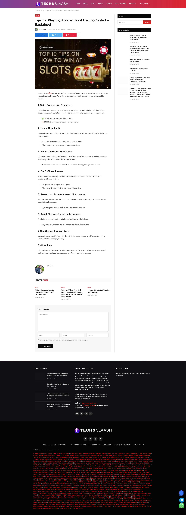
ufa (55, 470)
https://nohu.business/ (145, 465)
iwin (44, 457)
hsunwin (63, 485)
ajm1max (114, 453)
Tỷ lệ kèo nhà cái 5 (71, 474)
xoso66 (113, 459)
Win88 (72, 455)
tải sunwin (65, 463)
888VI (135, 461)
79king (135, 467)
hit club (120, 474)
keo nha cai (60, 478)
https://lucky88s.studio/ (40, 506)
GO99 (125, 500)
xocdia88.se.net (51, 461)
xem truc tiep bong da (142, 480)
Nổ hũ (110, 476)
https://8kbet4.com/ (113, 483)
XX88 (62, 455)
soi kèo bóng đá (95, 459)
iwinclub (92, 476)
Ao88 (56, 468)
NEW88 (47, 476)
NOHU (126, 493)
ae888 (116, 500)
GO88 (147, 463)
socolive (99, 478)
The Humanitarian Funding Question (139, 69)
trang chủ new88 (72, 497)
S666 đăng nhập (127, 467)
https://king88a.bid (68, 465)
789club (36, 459)
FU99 (104, 483)
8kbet (35, 468)
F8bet (59, 463)
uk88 (76, 504)
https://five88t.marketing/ (137, 504)
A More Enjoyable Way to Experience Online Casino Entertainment (44, 292)
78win (63, 474)
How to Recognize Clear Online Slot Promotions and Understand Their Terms (140, 79)
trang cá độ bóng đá (66, 467)
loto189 (87, 491)
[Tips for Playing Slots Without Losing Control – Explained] (73, 64)
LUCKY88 (99, 504)
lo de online (89, 499)
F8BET (45, 463)
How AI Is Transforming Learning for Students (58, 385)
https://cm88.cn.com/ (138, 478)
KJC (104, 487)
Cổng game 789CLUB (68, 472)
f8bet (59, 461)
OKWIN (122, 493)
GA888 (35, 453)
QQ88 (136, 455)
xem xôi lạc (70, 504)
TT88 (75, 467)
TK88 (127, 478)
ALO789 (130, 500)
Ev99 (52, 465)
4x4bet (99, 453)
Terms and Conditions (122, 445)
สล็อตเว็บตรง (92, 453)
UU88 (131, 470)
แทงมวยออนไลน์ (87, 506)
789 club (127, 463)
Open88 (57, 476)
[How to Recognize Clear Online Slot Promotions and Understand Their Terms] (123, 80)
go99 (51, 491)
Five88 (45, 502)
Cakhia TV (105, 470)
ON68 (135, 459)
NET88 (120, 476)
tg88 (128, 499)
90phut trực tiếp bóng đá (59, 504)
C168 (126, 461)
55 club (79, 461)
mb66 (83, 483)
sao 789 (108, 467)
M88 (107, 487)
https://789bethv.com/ (84, 474)
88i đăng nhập (148, 459)
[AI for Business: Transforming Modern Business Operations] (40, 376)
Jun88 (44, 483)
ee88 (106, 489)
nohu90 (35, 487)
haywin (65, 470)
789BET (50, 463)
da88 (62, 502)
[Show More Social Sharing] (79, 35)
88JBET (112, 493)
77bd (98, 465)
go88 (95, 457)
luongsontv (107, 463)
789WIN (40, 455)
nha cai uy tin (68, 478)
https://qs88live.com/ (137, 491)
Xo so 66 (114, 467)
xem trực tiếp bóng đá (128, 480)
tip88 (111, 502)
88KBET (106, 493)
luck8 (40, 487)
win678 (111, 470)
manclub (93, 478)
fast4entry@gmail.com (89, 403)
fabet (81, 502)
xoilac (87, 500)
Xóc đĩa (40, 478)
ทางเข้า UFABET (107, 506)
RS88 (79, 467)
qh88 (59, 480)
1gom (137, 463)
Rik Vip (115, 476)
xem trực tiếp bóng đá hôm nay (56, 482)
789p (96, 463)
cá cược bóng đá (81, 472)
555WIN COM (142, 493)
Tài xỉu (45, 478)
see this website (71, 461)
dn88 (124, 491)
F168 (140, 453)
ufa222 (94, 474)
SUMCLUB (36, 465)
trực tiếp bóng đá (44, 472)
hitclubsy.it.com (65, 476)
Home (44, 445)
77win (35, 495)
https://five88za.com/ (109, 504)
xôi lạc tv (141, 497)
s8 (93, 463)
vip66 (35, 474)
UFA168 (145, 502)
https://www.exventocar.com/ (131, 474)
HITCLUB (88, 480)
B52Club (98, 476)
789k (108, 457)
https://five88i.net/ (49, 455)
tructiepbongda (38, 499)
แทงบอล (39, 502)
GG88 (67, 455)
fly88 (54, 453)
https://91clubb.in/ (75, 483)
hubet (109, 453)
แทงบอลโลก (121, 453)
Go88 (35, 467)
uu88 (46, 470)
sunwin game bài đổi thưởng (88, 465)
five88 (67, 502)
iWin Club (138, 476)
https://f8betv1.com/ (78, 495)
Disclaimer (107, 445)
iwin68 (103, 465)
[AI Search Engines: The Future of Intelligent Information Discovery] (40, 396)
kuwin (77, 465)
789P (58, 453)
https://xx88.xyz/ (91, 472)
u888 (110, 455)
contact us (62, 445)
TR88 (150, 461)
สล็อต (50, 93)
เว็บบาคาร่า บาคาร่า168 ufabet (140, 472)
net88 (72, 453)
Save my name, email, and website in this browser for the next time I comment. (64, 340)
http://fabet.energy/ (89, 504)
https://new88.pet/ (133, 483)
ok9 (131, 485)
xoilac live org (43, 497)
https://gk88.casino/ (108, 482)
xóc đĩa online (65, 453)
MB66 (55, 463)
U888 (63, 461)
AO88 (76, 493)
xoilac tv (87, 478)
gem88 (126, 455)
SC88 (131, 461)
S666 (148, 500)
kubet (135, 470)
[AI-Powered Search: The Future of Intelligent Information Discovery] (40, 406)
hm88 (56, 465)
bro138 (72, 508)
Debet (50, 502)
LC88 (135, 500)
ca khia (103, 480)
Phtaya (85, 463)
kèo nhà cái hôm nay (129, 476)
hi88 (77, 508)
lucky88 (72, 502)
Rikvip (126, 470)
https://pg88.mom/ (43, 474)
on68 (120, 499)
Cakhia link (48, 504)
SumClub (102, 467)
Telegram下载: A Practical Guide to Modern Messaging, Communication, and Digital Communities (72, 293)
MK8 (55, 472)
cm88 (45, 453)
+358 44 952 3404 (88, 405)
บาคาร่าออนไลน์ (46, 495)
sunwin (145, 453)
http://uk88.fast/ (132, 502)
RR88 (78, 480)
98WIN (139, 485)
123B (64, 491)
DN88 (117, 493)
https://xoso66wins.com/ (64, 487)
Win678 (124, 483)
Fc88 (54, 502)
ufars (114, 506)
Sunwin (117, 457)
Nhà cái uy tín (142, 467)
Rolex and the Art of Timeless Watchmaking (98, 291)
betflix (51, 470)
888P (42, 476)
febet (51, 472)
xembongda (117, 480)
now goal (76, 499)
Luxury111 (62, 508)
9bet (125, 502)
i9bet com (105, 476)
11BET (94, 480)
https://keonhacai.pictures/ (125, 506)
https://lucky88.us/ (86, 497)
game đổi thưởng (50, 485)
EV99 (76, 453)
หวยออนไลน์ (41, 467)
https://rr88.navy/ (55, 474)
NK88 (88, 483)
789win (101, 463)
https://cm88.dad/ (87, 461)
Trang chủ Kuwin (76, 500)
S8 (101, 470)
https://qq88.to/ (38, 508)
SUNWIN (42, 465)
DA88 (63, 506)
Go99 (109, 461)
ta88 (98, 502)
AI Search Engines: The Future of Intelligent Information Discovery (58, 395)
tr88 (128, 491)
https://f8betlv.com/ (145, 499)
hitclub (97, 455)
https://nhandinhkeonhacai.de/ (63, 457)
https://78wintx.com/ (39, 493)
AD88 (68, 500)
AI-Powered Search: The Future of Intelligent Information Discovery (58, 405)
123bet (58, 467)
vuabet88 (94, 491)
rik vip (50, 453)
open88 (60, 459)
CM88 (58, 455)
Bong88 (121, 470)
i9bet (64, 468)
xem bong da (109, 480)
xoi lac (98, 480)
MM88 (141, 455)
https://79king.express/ (97, 489)
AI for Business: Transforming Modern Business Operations (57, 374)
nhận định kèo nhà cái (122, 459)
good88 (76, 455)
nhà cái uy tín (104, 455)
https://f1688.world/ (132, 453)
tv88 (144, 468)
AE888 (41, 453)
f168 (98, 472)
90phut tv (143, 495)
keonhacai (117, 465)
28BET (54, 495)
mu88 (108, 459)
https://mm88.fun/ (38, 485)
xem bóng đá (118, 497)
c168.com (41, 480)
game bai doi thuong (93, 467)
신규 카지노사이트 (84, 468)
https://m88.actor (94, 470)
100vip (69, 468)
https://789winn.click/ (115, 491)
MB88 (80, 453)
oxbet (115, 502)
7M (82, 470)
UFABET (81, 487)
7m (103, 499)
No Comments (62, 29)
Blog (37, 15)
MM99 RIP (75, 468)
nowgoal (75, 478)
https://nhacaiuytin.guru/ (50, 499)
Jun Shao (43, 29)
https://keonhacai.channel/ (121, 485)
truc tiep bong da (53, 497)
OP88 (149, 453)
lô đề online (86, 459)
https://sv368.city (120, 482)
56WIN (148, 483)
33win (82, 491)
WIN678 (145, 461)
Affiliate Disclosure (78, 445)
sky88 (77, 502)
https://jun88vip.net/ (89, 493)
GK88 (76, 489)
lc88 (76, 459)
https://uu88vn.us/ (60, 489)
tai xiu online (115, 463)
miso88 (99, 482)
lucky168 (69, 506)
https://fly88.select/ (60, 500)
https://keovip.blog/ (86, 457)
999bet (58, 483)
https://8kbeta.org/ (99, 497)
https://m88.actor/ (38, 470)
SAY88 (71, 463)
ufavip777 (71, 459)
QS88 (50, 487)
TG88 (140, 461)
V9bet (116, 470)
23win (131, 459)
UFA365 (35, 504)
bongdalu (110, 478)
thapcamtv (93, 502)
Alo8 (89, 463)
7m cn (46, 459)
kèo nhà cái (91, 455)
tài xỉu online (87, 485)
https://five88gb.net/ (55, 506)
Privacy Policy (94, 445)
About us (52, 445)
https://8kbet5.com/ (40, 461)
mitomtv (142, 483)
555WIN (85, 453)
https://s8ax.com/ (83, 489)
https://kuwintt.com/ (127, 465)
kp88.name (139, 468)
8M (91, 468)
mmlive (80, 463)
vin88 (58, 502)
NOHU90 (44, 468)
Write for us (139, 445)
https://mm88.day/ (123, 489)
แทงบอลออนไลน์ (101, 474)
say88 (78, 470)
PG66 (100, 468)
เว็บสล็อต (104, 453)
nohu (108, 472)
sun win (133, 463)
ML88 (39, 468)
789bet (140, 459)
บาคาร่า (39, 463)
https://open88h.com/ (100, 461)
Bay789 (52, 483)
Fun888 (138, 487)
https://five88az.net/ (122, 504)
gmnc (121, 455)
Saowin (53, 467)
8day (47, 483)
